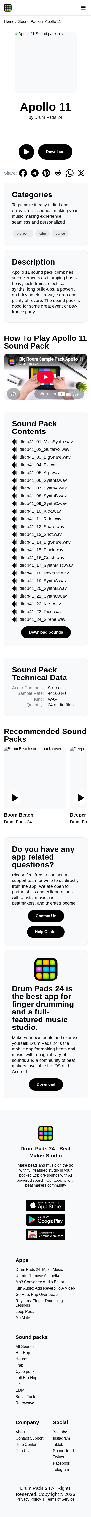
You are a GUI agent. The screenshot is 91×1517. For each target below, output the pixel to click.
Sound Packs (29, 22)
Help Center (46, 932)
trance (60, 233)
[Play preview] (14, 798)
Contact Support (29, 1438)
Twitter (58, 1457)
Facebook (61, 1463)
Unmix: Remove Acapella (37, 1276)
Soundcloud (63, 1451)
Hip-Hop (23, 1353)
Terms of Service (60, 1499)
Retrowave (25, 1403)
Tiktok (58, 1444)
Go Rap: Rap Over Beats (37, 1295)
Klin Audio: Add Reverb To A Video (45, 1288)
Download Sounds (46, 632)
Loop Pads (25, 1311)
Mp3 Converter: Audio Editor (40, 1282)
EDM (20, 1390)
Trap (19, 1365)
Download (55, 152)
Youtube (60, 1432)
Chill (20, 1384)
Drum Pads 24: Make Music (39, 1269)
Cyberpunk (25, 1372)
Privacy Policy (29, 1499)
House (21, 1359)
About (21, 1432)
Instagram (61, 1438)
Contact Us (46, 916)
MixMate (23, 1318)
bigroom (23, 233)
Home (9, 22)
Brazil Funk (25, 1397)
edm (42, 233)
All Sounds (25, 1346)
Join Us (22, 1451)
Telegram (61, 1470)
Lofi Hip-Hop (26, 1378)
